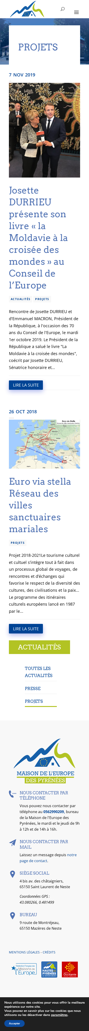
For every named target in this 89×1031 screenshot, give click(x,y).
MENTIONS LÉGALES (24, 952)
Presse (32, 688)
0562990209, (54, 811)
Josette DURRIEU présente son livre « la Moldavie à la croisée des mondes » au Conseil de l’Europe (38, 238)
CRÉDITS (49, 952)
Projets (42, 299)
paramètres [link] (59, 1015)
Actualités (20, 299)
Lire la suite (26, 385)
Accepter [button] (14, 1023)
